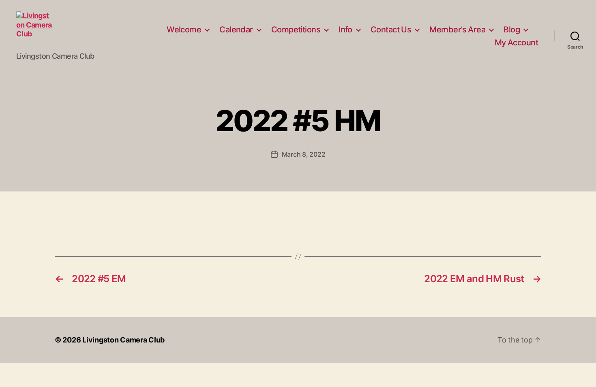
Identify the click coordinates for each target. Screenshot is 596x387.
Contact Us (391, 29)
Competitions (295, 29)
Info (345, 29)
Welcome (184, 29)
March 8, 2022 (304, 154)
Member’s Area (457, 29)
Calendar (236, 29)
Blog (512, 29)
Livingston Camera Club (123, 340)
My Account (516, 42)
